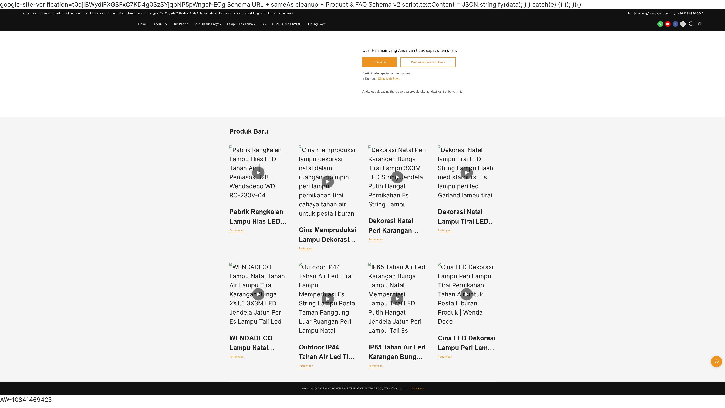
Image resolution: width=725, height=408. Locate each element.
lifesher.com (398, 388)
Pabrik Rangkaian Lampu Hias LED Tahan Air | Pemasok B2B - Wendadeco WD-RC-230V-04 (256, 217)
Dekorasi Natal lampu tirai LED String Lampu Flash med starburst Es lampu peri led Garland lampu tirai (463, 217)
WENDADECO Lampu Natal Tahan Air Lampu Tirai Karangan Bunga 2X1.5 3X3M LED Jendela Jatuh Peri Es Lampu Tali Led (258, 344)
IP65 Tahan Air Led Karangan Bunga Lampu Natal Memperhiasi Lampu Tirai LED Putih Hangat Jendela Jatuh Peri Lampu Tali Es (396, 353)
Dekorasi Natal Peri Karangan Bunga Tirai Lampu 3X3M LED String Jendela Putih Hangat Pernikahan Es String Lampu (395, 226)
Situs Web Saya (388, 78)
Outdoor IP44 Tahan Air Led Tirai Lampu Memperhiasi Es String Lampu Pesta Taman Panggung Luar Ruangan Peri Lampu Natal (327, 353)
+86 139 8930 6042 (690, 13)
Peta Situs (417, 388)
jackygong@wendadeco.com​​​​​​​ (651, 13)
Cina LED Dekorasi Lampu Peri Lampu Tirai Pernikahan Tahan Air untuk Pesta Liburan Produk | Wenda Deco (467, 344)
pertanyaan (236, 230)
